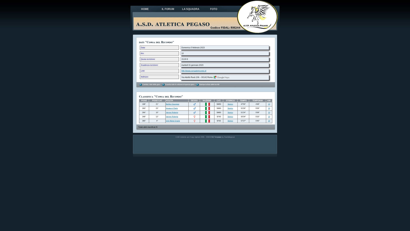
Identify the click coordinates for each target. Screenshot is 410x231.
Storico (230, 104)
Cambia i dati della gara (151, 84)
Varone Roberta (172, 117)
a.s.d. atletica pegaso (173, 23)
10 (269, 104)
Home (145, 9)
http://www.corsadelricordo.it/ (193, 71)
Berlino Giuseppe (172, 104)
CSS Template (215, 137)
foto (213, 9)
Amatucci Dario (172, 108)
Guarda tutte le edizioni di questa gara (179, 84)
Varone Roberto (172, 112)
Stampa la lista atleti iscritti (209, 84)
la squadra (190, 9)
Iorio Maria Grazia (173, 121)
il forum (168, 9)
